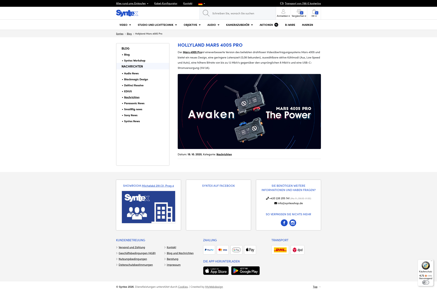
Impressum (174, 265)
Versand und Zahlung (132, 247)
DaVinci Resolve (134, 85)
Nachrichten (132, 66)
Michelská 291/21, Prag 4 (158, 186)
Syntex (119, 33)
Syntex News (132, 121)
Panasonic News (134, 103)
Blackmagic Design (136, 79)
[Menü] (431, 262)
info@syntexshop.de (290, 203)
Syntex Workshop (134, 60)
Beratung (172, 259)
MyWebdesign (214, 287)
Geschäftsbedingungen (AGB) (137, 253)
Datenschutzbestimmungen (136, 265)
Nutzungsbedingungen (133, 259)
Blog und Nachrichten (180, 253)
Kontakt (187, 3)
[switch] (425, 282)
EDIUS (128, 91)
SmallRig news (133, 109)
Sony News (130, 115)
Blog (129, 33)
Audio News (131, 73)
